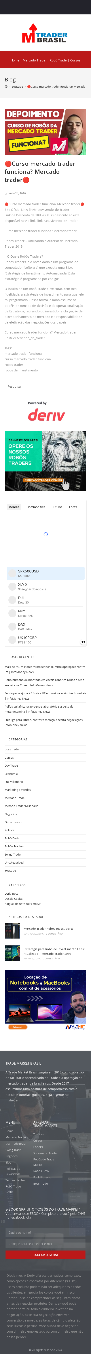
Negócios (11, 814)
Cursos (9, 757)
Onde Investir (14, 822)
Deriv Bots (11, 894)
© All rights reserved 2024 (45, 1350)
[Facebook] (32, 7)
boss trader (12, 749)
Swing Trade (13, 854)
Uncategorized (14, 862)
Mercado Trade (34, 60)
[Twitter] (41, 7)
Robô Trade (58, 60)
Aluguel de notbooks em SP (23, 904)
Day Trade (11, 765)
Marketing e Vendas (18, 790)
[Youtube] (58, 7)
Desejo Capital (14, 899)
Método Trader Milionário (21, 806)
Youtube (10, 870)
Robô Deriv (12, 838)
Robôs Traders (14, 846)
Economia (11, 774)
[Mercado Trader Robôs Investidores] (12, 931)
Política (9, 830)
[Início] (6, 87)
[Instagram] (50, 7)
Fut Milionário (14, 782)
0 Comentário (54, 933)
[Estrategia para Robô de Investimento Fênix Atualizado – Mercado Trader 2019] (12, 953)
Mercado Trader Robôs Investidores (49, 929)
